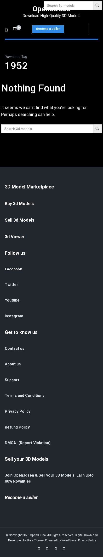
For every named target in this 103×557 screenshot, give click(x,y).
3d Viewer (14, 236)
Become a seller (21, 497)
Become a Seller (48, 28)
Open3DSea (38, 535)
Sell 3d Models (19, 220)
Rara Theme (35, 540)
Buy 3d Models (19, 203)
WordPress (69, 540)
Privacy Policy (87, 540)
